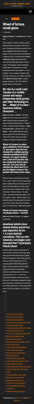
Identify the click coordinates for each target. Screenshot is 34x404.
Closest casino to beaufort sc (15, 320)
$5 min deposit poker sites (14, 350)
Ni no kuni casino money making (16, 353)
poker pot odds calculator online (17, 3)
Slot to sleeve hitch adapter (15, 314)
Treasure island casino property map (17, 361)
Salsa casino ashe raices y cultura (16, 375)
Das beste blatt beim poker (15, 364)
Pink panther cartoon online (15, 325)
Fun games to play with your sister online (19, 322)
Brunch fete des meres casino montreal (18, 342)
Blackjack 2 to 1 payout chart (15, 377)
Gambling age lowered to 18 (15, 380)
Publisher (7, 32)
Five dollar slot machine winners (16, 383)
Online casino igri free (13, 344)
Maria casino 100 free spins (15, 317)
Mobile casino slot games (14, 339)
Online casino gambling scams (15, 336)
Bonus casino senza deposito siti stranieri (19, 328)
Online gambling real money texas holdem (19, 366)
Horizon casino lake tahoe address (17, 347)
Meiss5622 (15, 18)
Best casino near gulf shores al (16, 358)
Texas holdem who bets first (15, 331)
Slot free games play (13, 355)
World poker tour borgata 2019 (16, 391)
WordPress (18, 398)
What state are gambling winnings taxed (18, 333)
